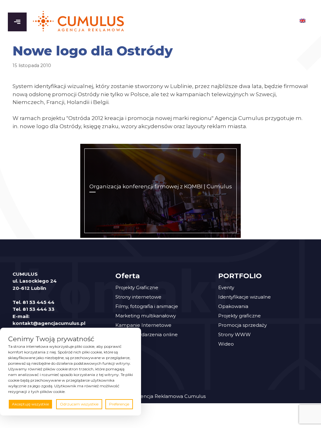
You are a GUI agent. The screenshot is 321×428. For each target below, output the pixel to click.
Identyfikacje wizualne (244, 297)
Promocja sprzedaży (242, 325)
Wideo (226, 344)
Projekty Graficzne (136, 287)
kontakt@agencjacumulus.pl (49, 323)
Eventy (226, 287)
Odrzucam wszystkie (79, 404)
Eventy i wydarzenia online (146, 334)
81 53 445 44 (39, 302)
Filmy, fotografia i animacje (146, 306)
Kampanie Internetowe (143, 325)
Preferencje (119, 404)
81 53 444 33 (39, 309)
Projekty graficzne (239, 316)
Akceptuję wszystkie (30, 404)
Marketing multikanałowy (145, 316)
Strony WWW (234, 334)
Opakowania (233, 306)
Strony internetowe (138, 297)
